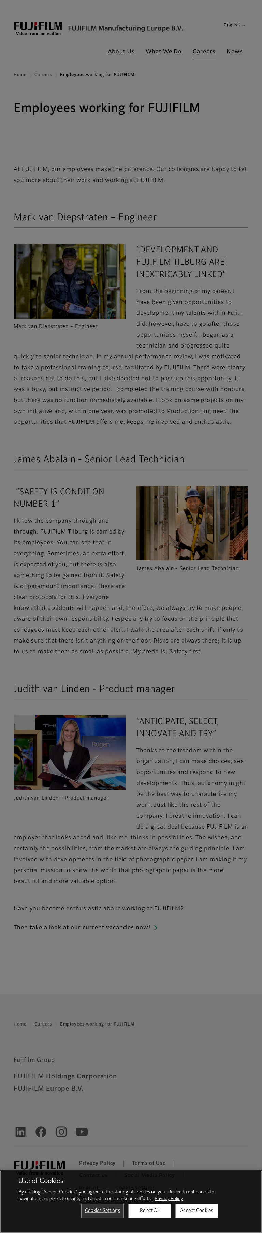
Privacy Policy (169, 1199)
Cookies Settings (102, 1210)
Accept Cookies (196, 1210)
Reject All (149, 1210)
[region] (131, 1201)
